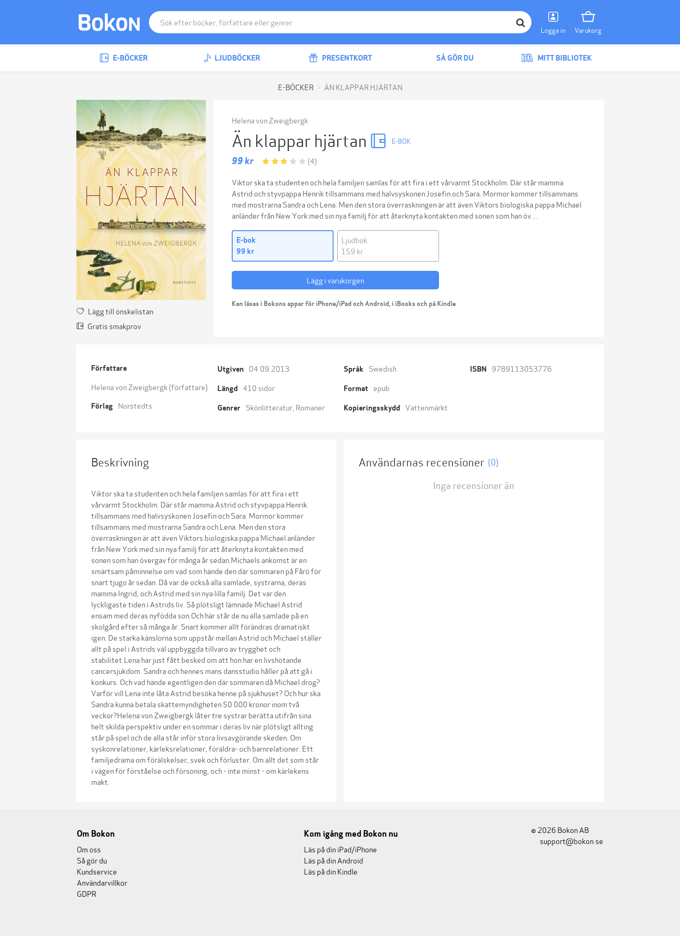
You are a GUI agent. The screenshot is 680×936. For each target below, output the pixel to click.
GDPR (86, 893)
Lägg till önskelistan (120, 311)
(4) (312, 160)
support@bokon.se (570, 840)
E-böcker (129, 58)
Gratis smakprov (114, 325)
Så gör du (454, 58)
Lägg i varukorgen (335, 280)
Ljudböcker (236, 58)
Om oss (89, 849)
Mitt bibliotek (564, 58)
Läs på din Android (333, 860)
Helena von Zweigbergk (270, 120)
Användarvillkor (102, 882)
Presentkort (346, 58)
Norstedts (135, 405)
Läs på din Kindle (331, 871)
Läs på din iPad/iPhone (340, 849)
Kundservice (97, 871)
